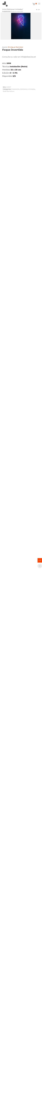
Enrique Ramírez (15, 47)
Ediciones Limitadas (14, 9)
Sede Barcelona (8, 91)
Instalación (6, 11)
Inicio (4, 9)
